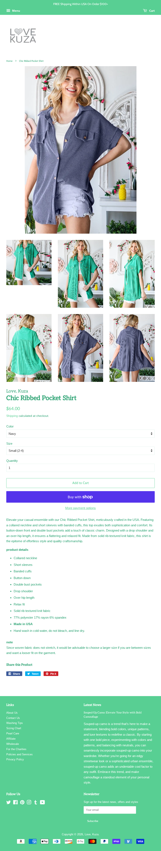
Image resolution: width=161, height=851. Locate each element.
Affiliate (11, 738)
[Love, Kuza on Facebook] (15, 803)
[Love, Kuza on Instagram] (29, 803)
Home (9, 60)
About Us (12, 712)
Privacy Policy (15, 759)
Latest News (92, 705)
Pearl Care (12, 733)
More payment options (80, 508)
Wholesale (12, 743)
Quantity (12, 460)
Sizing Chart (13, 728)
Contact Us (13, 718)
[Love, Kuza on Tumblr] (35, 803)
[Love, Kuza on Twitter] (8, 803)
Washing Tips (14, 723)
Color (10, 426)
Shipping (12, 415)
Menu (15, 10)
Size (9, 443)
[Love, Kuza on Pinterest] (22, 803)
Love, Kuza (92, 834)
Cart (152, 10)
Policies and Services (19, 754)
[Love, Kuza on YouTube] (42, 803)
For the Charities (16, 749)
